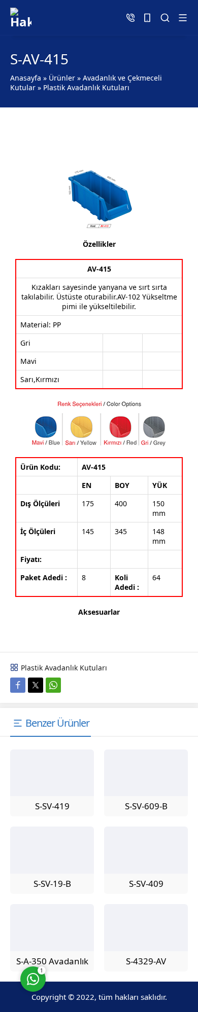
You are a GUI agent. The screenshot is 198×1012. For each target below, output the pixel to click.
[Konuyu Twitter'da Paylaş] (35, 685)
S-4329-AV (146, 961)
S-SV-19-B (52, 883)
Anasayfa (25, 78)
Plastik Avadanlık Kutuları (86, 87)
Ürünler (62, 78)
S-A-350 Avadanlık (52, 961)
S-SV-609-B (146, 806)
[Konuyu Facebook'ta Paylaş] (17, 685)
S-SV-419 (52, 806)
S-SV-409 (146, 883)
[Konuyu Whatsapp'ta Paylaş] (53, 685)
